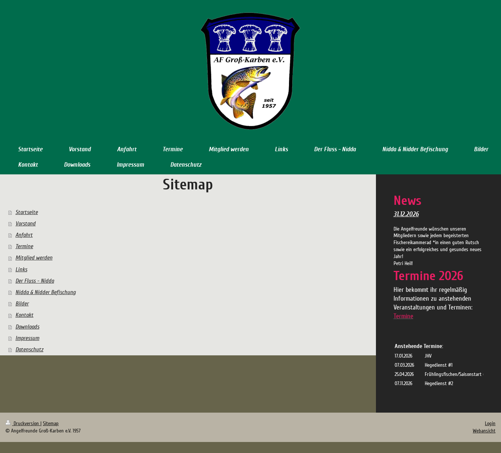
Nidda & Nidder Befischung (45, 292)
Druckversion (26, 423)
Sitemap (51, 423)
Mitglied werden (33, 257)
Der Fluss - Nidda (34, 281)
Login (490, 423)
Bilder (22, 303)
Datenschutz (29, 349)
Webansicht (484, 431)
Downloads (27, 326)
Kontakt (24, 315)
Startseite (26, 212)
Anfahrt (24, 235)
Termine (24, 246)
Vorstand (25, 223)
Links (21, 269)
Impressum (27, 338)
